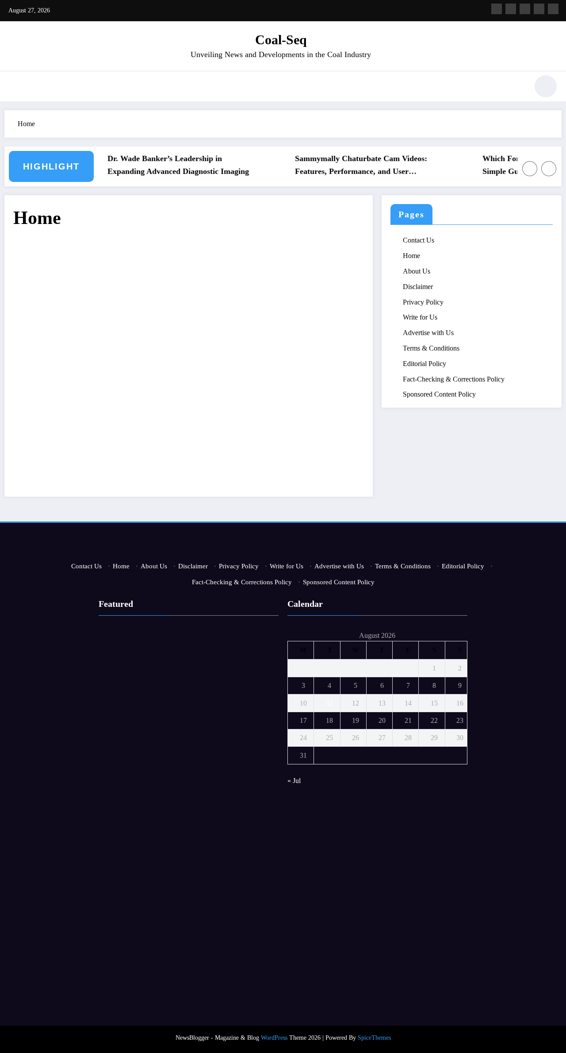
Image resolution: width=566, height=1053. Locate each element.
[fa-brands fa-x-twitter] (510, 9)
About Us (416, 271)
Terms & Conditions (431, 348)
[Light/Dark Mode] (546, 86)
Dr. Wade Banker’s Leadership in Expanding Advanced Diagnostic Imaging (169, 165)
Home (411, 255)
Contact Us (418, 240)
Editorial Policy (424, 363)
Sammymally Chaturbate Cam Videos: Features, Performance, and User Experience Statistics (352, 166)
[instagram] (539, 9)
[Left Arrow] (530, 169)
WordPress (274, 1037)
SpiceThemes (374, 1037)
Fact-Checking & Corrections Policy (454, 379)
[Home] (188, 358)
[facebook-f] (496, 9)
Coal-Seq (281, 39)
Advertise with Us (428, 332)
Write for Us (420, 317)
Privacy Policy (423, 302)
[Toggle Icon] (15, 87)
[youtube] (553, 9)
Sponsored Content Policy (439, 394)
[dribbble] (525, 9)
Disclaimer (418, 286)
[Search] (517, 88)
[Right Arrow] (549, 169)
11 (329, 703)
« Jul (294, 780)
